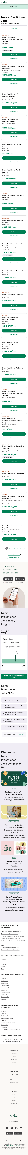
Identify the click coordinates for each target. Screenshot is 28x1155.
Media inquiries (14, 1106)
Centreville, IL (4, 983)
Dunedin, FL (4, 999)
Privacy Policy (10, 1145)
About (14, 1094)
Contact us (14, 1103)
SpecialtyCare (4, 1025)
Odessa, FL (4, 994)
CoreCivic (3, 1020)
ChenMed (3, 1013)
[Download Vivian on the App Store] (8, 579)
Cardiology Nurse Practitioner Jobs (10, 947)
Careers (14, 1100)
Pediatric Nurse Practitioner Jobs (9, 934)
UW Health (4, 1011)
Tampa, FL (4, 990)
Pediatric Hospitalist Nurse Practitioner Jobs (12, 936)
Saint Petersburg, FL (6, 992)
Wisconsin (4, 959)
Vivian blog (14, 1059)
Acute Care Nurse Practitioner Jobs (10, 950)
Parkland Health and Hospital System (10, 1029)
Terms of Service (18, 1145)
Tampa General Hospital (7, 1018)
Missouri (3, 964)
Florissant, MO (5, 988)
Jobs (2, 945)
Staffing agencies (14, 1080)
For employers (14, 1074)
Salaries (14, 1056)
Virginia (3, 966)
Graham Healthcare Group (8, 1022)
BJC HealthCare (5, 1016)
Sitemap (14, 1062)
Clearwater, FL (5, 997)
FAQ (14, 1097)
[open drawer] (25, 2)
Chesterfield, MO (5, 985)
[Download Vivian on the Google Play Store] (20, 579)
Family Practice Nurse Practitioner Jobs (11, 931)
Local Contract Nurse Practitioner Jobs (11, 1041)
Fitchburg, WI (4, 978)
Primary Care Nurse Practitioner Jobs (10, 943)
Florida (3, 962)
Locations (14, 1053)
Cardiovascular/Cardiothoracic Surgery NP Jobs (13, 941)
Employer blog (14, 1082)
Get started (19, 7)
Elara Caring (4, 1027)
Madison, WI (4, 981)
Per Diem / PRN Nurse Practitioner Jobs (11, 1039)
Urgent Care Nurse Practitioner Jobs (10, 938)
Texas (2, 969)
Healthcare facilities (14, 1077)
